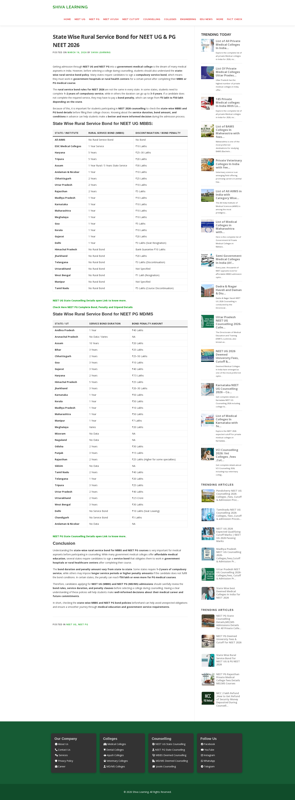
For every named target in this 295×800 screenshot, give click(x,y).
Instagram (209, 755)
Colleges (170, 19)
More (219, 19)
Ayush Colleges (115, 755)
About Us (62, 744)
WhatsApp (209, 760)
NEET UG (80, 19)
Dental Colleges (115, 749)
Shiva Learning (70, 7)
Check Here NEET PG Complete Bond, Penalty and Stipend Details (93, 307)
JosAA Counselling (165, 766)
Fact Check (234, 19)
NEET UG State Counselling (170, 744)
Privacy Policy (65, 760)
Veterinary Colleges (117, 760)
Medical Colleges (116, 744)
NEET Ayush (111, 19)
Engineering (188, 19)
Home (67, 19)
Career (61, 766)
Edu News (206, 19)
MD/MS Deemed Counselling (171, 760)
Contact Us (63, 749)
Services (63, 755)
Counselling (151, 19)
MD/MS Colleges (115, 766)
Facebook (209, 744)
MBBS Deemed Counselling (170, 755)
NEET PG (94, 19)
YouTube (209, 749)
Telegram (209, 766)
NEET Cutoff (130, 19)
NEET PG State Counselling (169, 749)
